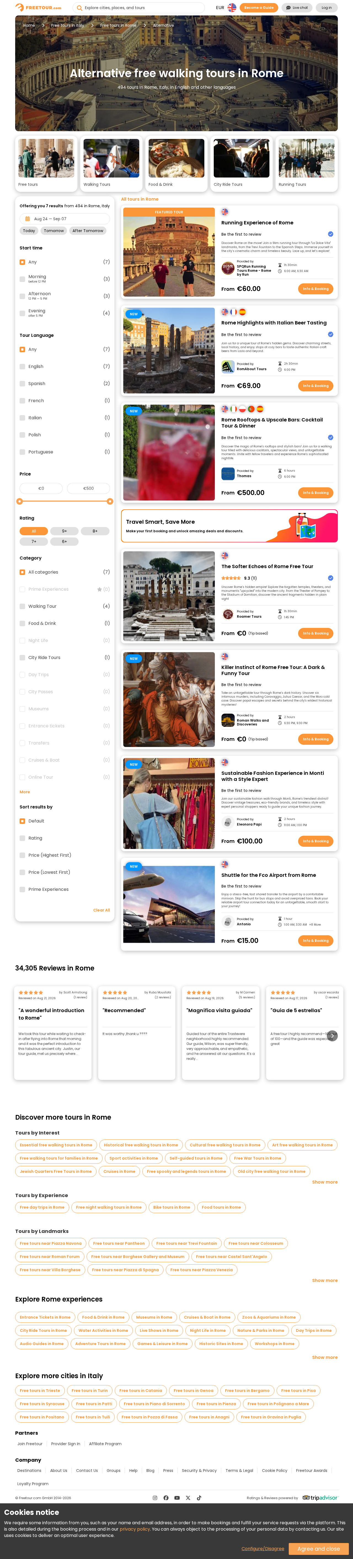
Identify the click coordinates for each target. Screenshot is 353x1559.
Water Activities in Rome (103, 1330)
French (69, 401)
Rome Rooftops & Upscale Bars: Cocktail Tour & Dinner (272, 423)
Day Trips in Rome (314, 1330)
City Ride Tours (69, 657)
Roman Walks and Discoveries (253, 723)
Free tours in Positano (42, 1417)
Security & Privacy (199, 1470)
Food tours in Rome (221, 1207)
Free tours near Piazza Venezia (201, 1270)
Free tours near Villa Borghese (50, 1270)
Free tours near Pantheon (119, 1243)
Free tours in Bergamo (247, 1390)
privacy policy (135, 1529)
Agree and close (319, 1549)
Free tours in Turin (90, 1390)
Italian (69, 418)
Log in (327, 7)
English (69, 366)
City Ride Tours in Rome (43, 1330)
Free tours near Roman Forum (50, 1256)
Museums (69, 709)
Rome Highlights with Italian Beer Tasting (274, 323)
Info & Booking (316, 288)
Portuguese (69, 452)
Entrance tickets (69, 726)
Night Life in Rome (208, 1330)
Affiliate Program (105, 1444)
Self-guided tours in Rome (196, 1158)
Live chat (300, 7)
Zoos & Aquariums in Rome (269, 1317)
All (34, 531)
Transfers (69, 743)
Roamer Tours (249, 617)
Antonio (244, 924)
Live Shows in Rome (159, 1330)
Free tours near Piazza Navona (51, 1243)
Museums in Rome (154, 1317)
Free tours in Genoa (193, 1390)
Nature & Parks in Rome (260, 1330)
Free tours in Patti (94, 1404)
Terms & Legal (239, 1470)
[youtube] (177, 1498)
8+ (95, 531)
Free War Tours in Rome (257, 1158)
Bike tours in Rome (171, 1207)
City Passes (69, 692)
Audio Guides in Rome (42, 1343)
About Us (58, 1470)
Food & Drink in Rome (103, 1317)
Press (168, 1470)
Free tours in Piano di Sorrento (154, 1404)
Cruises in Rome (119, 1171)
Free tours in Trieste (40, 1390)
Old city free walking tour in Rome (272, 1171)
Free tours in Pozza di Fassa (150, 1417)
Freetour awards (311, 1470)
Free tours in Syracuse (42, 1404)
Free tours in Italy (67, 25)
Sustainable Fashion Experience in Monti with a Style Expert (272, 776)
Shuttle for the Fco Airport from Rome (268, 875)
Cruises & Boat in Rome (207, 1317)
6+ (64, 541)
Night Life (69, 640)
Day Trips (69, 675)
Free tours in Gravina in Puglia (271, 1417)
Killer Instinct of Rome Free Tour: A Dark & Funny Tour (273, 670)
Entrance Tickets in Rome (45, 1317)
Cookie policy (274, 1470)
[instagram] (155, 1498)
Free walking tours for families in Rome (59, 1158)
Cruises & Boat (69, 760)
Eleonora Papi (249, 824)
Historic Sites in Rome (221, 1343)
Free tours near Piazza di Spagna (125, 1270)
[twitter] (188, 1498)
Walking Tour (69, 606)
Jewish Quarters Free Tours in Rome (56, 1171)
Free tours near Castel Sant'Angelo (231, 1256)
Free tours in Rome (118, 25)
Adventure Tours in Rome (100, 1343)
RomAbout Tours (251, 369)
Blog (150, 1470)
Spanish (69, 383)
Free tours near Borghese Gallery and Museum (137, 1256)
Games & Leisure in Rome (162, 1343)
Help (133, 1470)
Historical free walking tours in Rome (141, 1145)
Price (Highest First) (49, 855)
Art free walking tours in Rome (302, 1145)
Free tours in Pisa (298, 1390)
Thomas (244, 476)
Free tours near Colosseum (256, 1243)
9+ (64, 531)
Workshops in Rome (275, 1343)
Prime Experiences (69, 589)
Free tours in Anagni (209, 1417)
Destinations (29, 1470)
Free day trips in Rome (42, 1207)
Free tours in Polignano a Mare (278, 1404)
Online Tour (69, 777)
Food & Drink (69, 623)
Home (29, 25)
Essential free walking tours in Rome (56, 1145)
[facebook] (166, 1498)
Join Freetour (29, 1444)
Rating (35, 838)
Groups (114, 1470)
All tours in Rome (140, 199)
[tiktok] (199, 1498)
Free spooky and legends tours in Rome (186, 1171)
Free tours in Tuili (93, 1417)
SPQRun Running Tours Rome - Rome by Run (254, 270)
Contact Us (87, 1470)
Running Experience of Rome (257, 223)
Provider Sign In (65, 1444)
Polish (69, 435)
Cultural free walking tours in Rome (225, 1145)
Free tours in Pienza (216, 1404)
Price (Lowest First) (49, 872)
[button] (46, 164)
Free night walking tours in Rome (109, 1207)
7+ (33, 541)
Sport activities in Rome (133, 1158)
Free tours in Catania (140, 1390)
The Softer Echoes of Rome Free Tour (267, 566)
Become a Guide (259, 7)
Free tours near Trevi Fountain (186, 1243)
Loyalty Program (33, 1484)
